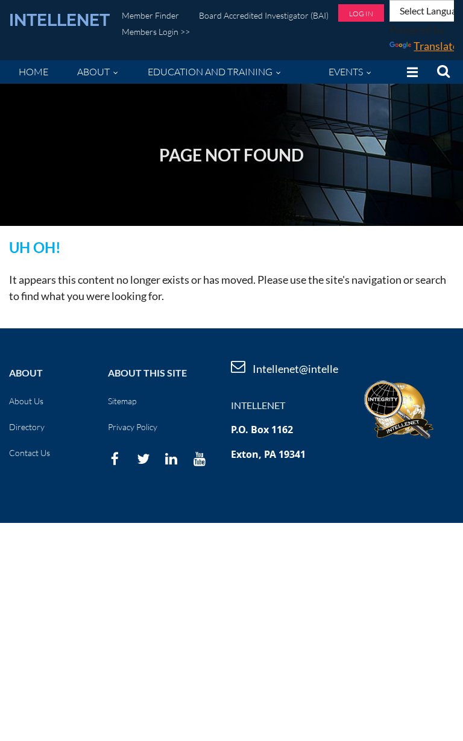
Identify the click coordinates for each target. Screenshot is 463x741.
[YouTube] (200, 459)
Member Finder (150, 15)
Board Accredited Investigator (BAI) (264, 15)
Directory (27, 427)
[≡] (409, 72)
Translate (436, 45)
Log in (361, 13)
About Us (26, 401)
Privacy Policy (132, 427)
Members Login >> (156, 32)
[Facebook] (115, 459)
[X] (143, 459)
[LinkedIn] (171, 459)
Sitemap (122, 401)
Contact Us (29, 453)
